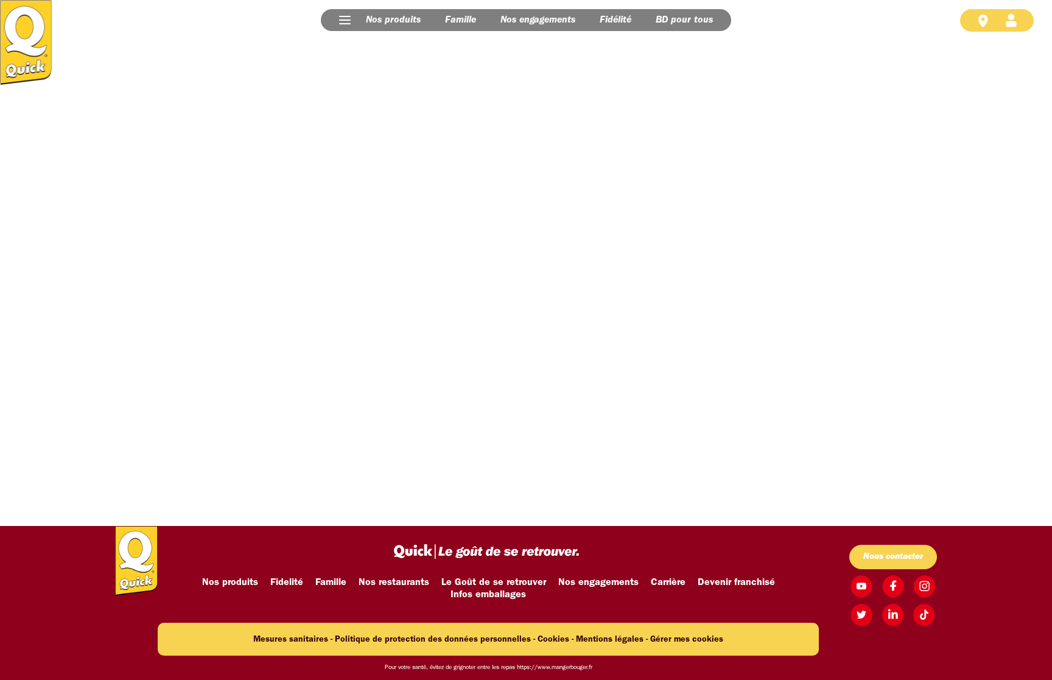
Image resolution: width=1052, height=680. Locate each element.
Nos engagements (537, 20)
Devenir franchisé (736, 582)
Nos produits (393, 20)
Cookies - (555, 639)
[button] (345, 20)
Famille (460, 20)
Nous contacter (893, 556)
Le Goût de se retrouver (493, 582)
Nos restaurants (394, 582)
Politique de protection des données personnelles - (435, 639)
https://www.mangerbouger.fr (554, 667)
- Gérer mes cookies (684, 639)
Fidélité (615, 20)
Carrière (668, 582)
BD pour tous (684, 20)
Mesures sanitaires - (292, 639)
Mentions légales (609, 639)
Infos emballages (488, 595)
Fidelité (286, 582)
